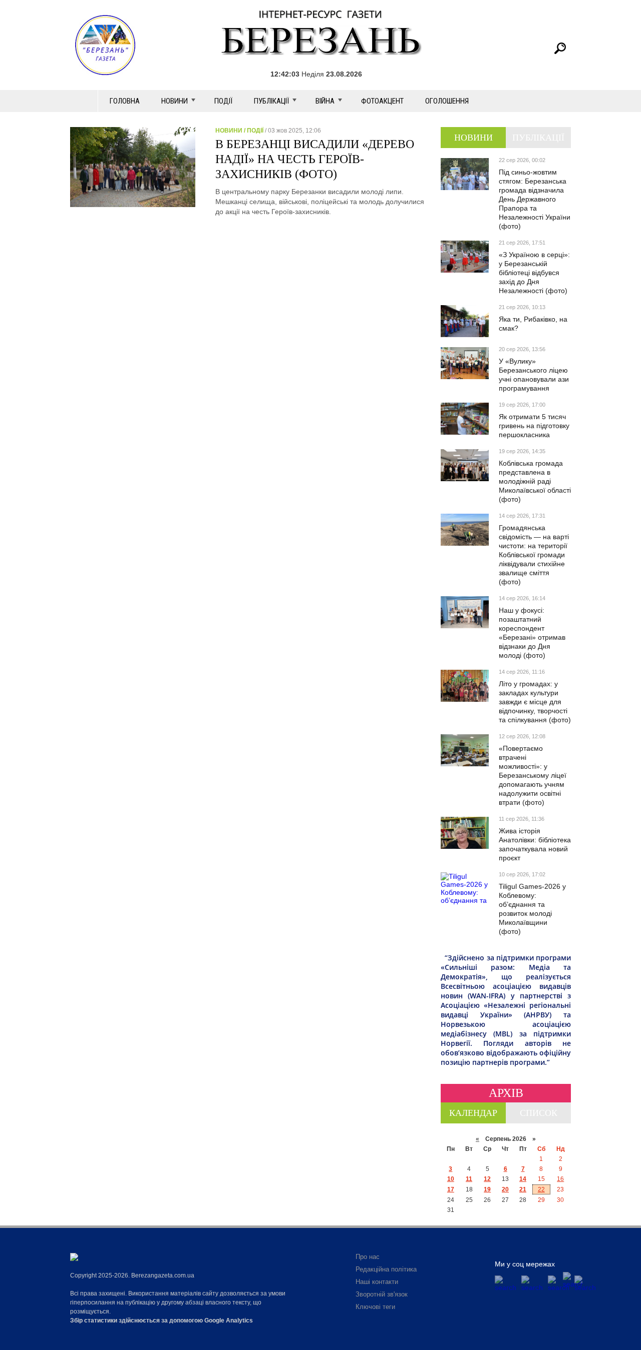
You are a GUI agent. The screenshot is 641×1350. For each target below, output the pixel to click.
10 (450, 1178)
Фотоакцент (382, 101)
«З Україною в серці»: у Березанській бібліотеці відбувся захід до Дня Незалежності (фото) (534, 273)
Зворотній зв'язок (382, 1294)
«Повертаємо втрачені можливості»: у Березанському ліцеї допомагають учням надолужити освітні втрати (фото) (532, 775)
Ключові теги (375, 1306)
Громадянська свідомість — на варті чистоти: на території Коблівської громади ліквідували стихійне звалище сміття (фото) (534, 555)
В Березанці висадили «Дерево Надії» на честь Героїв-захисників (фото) (314, 159)
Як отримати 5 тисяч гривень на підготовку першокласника (534, 426)
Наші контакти (377, 1281)
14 (522, 1178)
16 (560, 1178)
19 (487, 1189)
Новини (174, 101)
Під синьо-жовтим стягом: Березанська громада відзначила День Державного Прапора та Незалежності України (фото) (534, 199)
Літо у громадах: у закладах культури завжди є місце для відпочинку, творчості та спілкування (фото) (535, 702)
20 (505, 1189)
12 (487, 1178)
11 (469, 1178)
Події (223, 101)
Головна (125, 101)
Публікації (271, 101)
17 (450, 1189)
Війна (325, 101)
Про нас (368, 1256)
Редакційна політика (386, 1269)
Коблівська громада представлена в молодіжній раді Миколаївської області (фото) (535, 481)
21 (522, 1189)
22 (541, 1189)
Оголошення (447, 101)
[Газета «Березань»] (320, 32)
